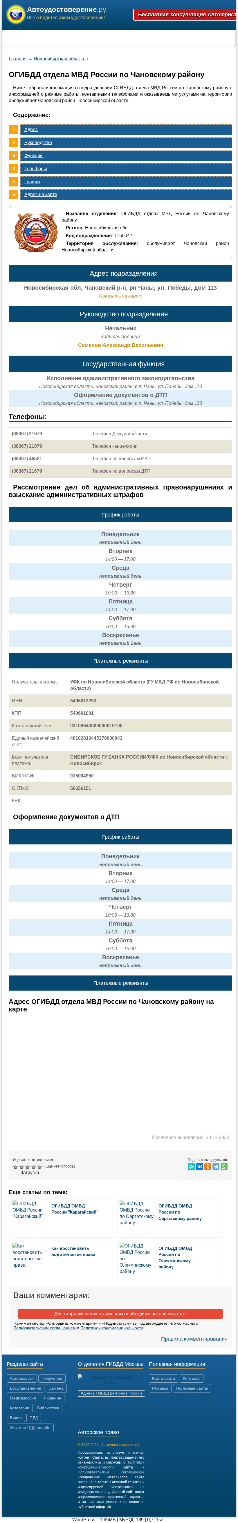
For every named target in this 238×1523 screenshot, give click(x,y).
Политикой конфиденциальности (111, 1328)
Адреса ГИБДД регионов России (111, 1393)
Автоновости (22, 1378)
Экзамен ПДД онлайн (30, 1427)
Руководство (38, 142)
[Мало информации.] (28, 1167)
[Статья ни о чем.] (16, 1167)
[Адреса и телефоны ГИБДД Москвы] (111, 1381)
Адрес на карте (40, 194)
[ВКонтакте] (199, 1166)
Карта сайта (163, 1378)
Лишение (52, 1398)
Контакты (191, 1378)
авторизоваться (169, 1313)
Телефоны (35, 168)
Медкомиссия (23, 1398)
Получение (52, 1378)
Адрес (31, 129)
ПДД (34, 1417)
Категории (19, 1408)
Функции (33, 155)
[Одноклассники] (207, 1166)
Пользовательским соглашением (44, 1328)
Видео (16, 1417)
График (32, 181)
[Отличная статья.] (40, 1167)
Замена (56, 1388)
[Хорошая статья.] (34, 1167)
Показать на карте (120, 295)
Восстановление (25, 1388)
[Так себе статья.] (22, 1167)
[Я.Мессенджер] (191, 1166)
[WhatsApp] (224, 1166)
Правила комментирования (194, 1339)
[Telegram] (215, 1166)
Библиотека (48, 1408)
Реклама (160, 1388)
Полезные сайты (192, 1388)
